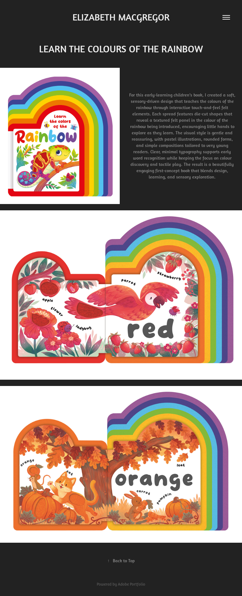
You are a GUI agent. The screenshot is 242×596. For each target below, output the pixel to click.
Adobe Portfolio (131, 584)
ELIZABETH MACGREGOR (121, 17)
